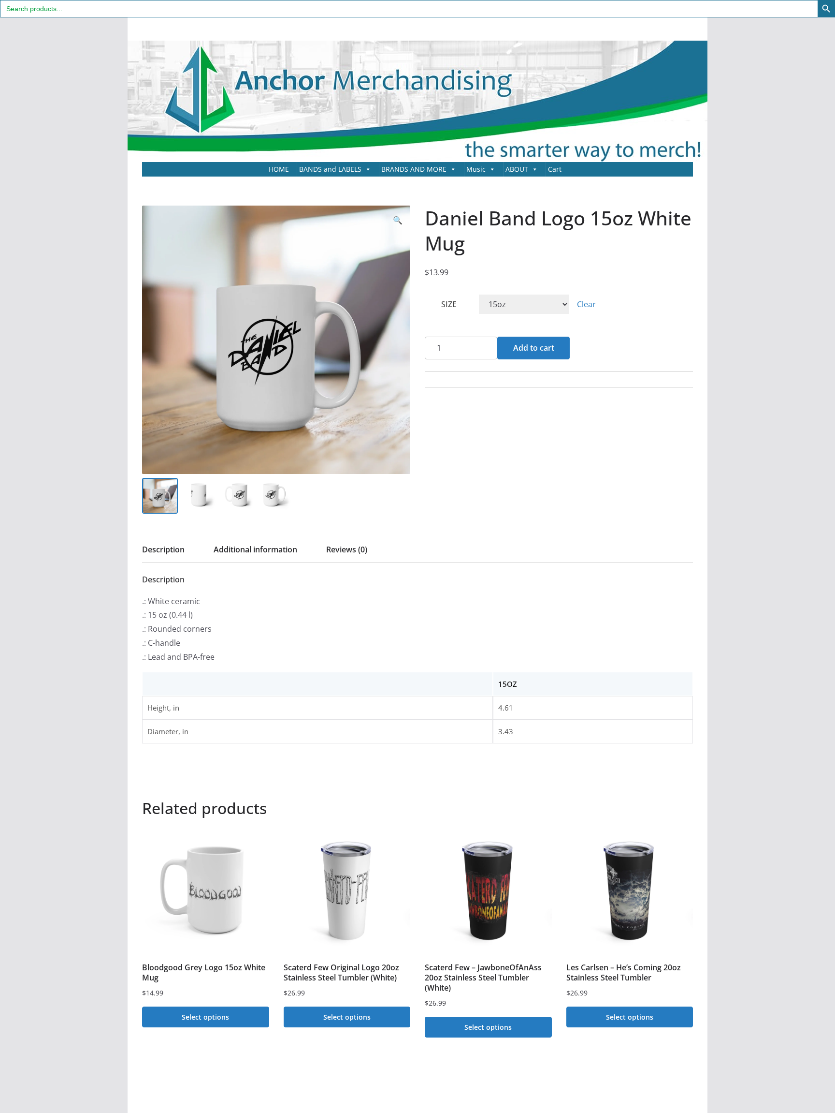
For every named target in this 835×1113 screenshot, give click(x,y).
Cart (554, 169)
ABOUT (516, 169)
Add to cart (533, 347)
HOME (279, 169)
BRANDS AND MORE (413, 169)
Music (476, 169)
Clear (586, 304)
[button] (398, 220)
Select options (205, 1017)
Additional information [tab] (255, 549)
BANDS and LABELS (330, 169)
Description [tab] (163, 549)
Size (449, 304)
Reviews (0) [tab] (346, 549)
